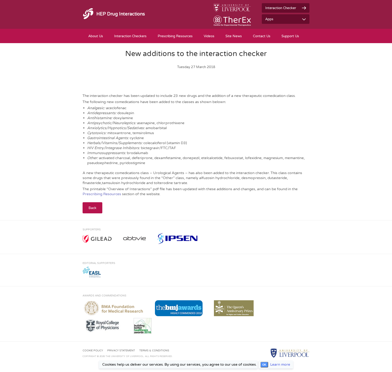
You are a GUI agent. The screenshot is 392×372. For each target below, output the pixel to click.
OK (264, 364)
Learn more (280, 364)
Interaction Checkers (130, 36)
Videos (209, 36)
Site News (233, 36)
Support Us (290, 36)
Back (92, 208)
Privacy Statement (121, 350)
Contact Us (261, 36)
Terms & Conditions (154, 350)
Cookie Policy (93, 350)
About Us (95, 36)
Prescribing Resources (175, 36)
